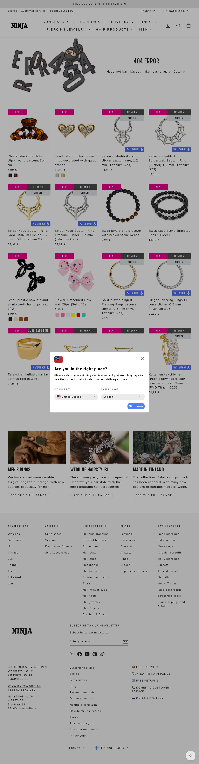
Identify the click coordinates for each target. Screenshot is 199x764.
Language (110, 389)
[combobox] (69, 397)
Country (62, 389)
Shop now (136, 406)
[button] (143, 359)
